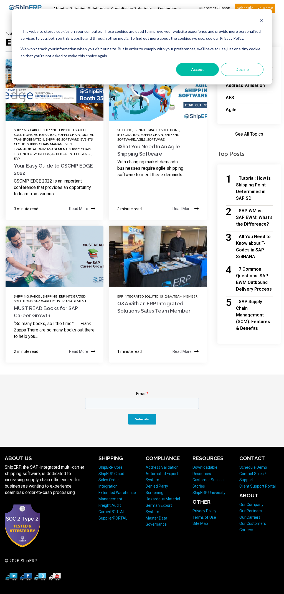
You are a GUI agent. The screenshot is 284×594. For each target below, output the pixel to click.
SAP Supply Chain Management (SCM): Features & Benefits (253, 315)
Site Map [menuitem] (200, 523)
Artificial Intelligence (71, 154)
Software (156, 139)
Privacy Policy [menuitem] (204, 511)
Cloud (20, 144)
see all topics (249, 134)
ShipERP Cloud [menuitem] (111, 473)
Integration (128, 135)
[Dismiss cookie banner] (261, 21)
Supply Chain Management (50, 144)
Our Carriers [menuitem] (249, 517)
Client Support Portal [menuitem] (257, 486)
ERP (17, 158)
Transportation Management (40, 149)
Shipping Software (62, 139)
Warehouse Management (64, 301)
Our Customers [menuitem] (252, 523)
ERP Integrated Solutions (156, 130)
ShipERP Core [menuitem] (110, 467)
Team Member (185, 296)
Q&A (168, 296)
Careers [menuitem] (246, 530)
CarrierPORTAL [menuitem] (111, 512)
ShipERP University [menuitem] (208, 492)
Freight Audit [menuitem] (109, 505)
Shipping (21, 130)
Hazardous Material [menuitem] (163, 499)
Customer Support (215, 8)
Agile (141, 139)
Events (86, 139)
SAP (36, 301)
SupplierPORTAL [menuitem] (112, 518)
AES (230, 97)
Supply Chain (69, 135)
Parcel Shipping (44, 130)
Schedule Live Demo (255, 8)
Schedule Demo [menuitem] (253, 467)
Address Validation (245, 85)
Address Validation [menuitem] (162, 467)
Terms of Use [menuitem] (204, 517)
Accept (197, 69)
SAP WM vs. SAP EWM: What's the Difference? (254, 217)
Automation (45, 135)
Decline (242, 69)
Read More (78, 209)
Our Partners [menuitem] (250, 511)
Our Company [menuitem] (251, 504)
